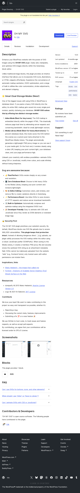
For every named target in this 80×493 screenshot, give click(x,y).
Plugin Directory (7, 9)
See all (75, 121)
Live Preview (72, 35)
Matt (5, 461)
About (4, 439)
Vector (75, 95)
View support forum (62, 140)
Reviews (17, 46)
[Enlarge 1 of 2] (23, 344)
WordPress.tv (47, 450)
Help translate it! (54, 15)
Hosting (5, 447)
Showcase (26, 439)
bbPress (6, 464)
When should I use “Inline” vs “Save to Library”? (20, 396)
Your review (59, 121)
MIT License (30, 292)
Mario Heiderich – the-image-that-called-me (22, 268)
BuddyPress (7, 468)
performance (73, 91)
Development (44, 46)
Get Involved (66, 439)
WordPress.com (9, 457)
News (4, 443)
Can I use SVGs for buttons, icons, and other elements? (23, 389)
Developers (45, 447)
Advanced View (61, 101)
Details (6, 46)
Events (63, 443)
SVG (70, 95)
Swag (64, 450)
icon (75, 86)
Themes (25, 443)
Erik (18, 37)
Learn (43, 439)
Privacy (5, 450)
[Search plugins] (24, 22)
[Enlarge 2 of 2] (49, 344)
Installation (30, 46)
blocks (71, 86)
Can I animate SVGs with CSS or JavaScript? (19, 403)
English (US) (74, 82)
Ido (8, 478)
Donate (64, 447)
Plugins (24, 447)
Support (75, 46)
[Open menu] (76, 3)
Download (59, 35)
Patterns (25, 450)
